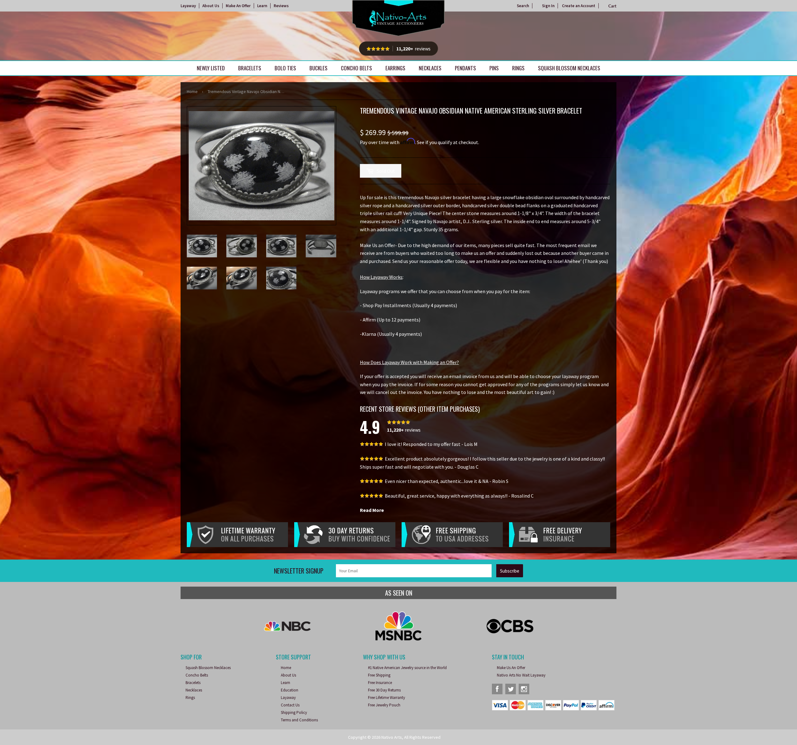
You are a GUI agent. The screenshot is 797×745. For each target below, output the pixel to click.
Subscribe (509, 571)
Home (192, 91)
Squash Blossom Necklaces (569, 68)
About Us (210, 5)
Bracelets (249, 68)
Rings (518, 68)
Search (523, 5)
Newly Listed (211, 68)
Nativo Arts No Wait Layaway (521, 675)
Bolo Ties (285, 68)
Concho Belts (356, 68)
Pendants (465, 68)
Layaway (188, 5)
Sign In (548, 5)
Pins (494, 68)
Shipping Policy (294, 712)
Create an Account (578, 5)
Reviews (281, 5)
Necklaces (430, 68)
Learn (262, 5)
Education (289, 690)
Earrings (395, 68)
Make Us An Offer (511, 667)
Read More (372, 510)
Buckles (318, 68)
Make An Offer (238, 5)
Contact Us (290, 705)
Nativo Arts (391, 737)
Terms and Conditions (299, 720)
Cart (612, 5)
